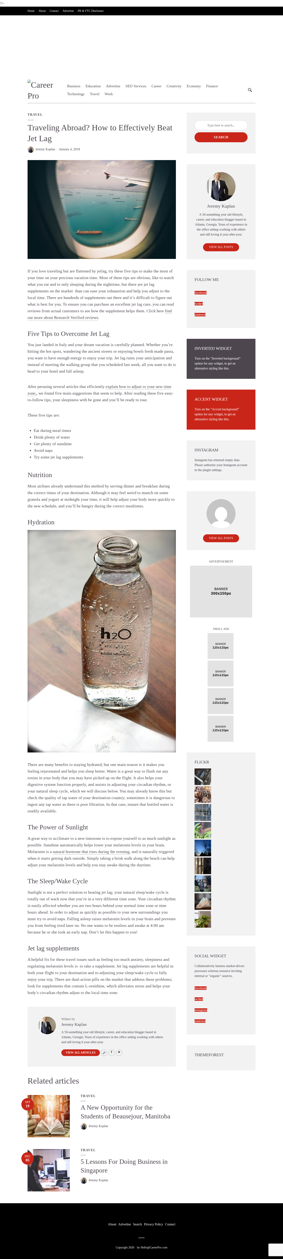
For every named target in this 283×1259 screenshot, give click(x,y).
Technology (76, 94)
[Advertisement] (141, 46)
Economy (194, 86)
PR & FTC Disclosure (91, 10)
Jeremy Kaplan (45, 149)
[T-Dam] (203, 883)
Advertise (68, 10)
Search (221, 137)
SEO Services (136, 86)
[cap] (203, 865)
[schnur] (203, 812)
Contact (54, 10)
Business (73, 86)
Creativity (174, 86)
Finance (212, 86)
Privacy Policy (153, 1224)
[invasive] (203, 919)
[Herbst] (203, 794)
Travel (94, 94)
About (42, 10)
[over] (203, 776)
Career (156, 86)
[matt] (203, 847)
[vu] (203, 830)
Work (109, 94)
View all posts (221, 247)
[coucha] (203, 901)
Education (93, 86)
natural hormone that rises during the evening (91, 851)
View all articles (81, 1052)
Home (31, 10)
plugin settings (212, 470)
